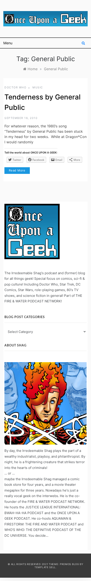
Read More (17, 170)
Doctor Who (15, 87)
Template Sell (45, 567)
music (37, 87)
